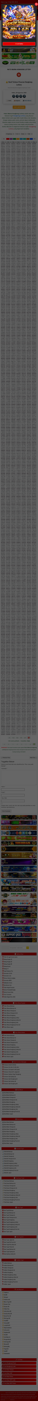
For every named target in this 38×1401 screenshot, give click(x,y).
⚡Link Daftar (19, 43)
